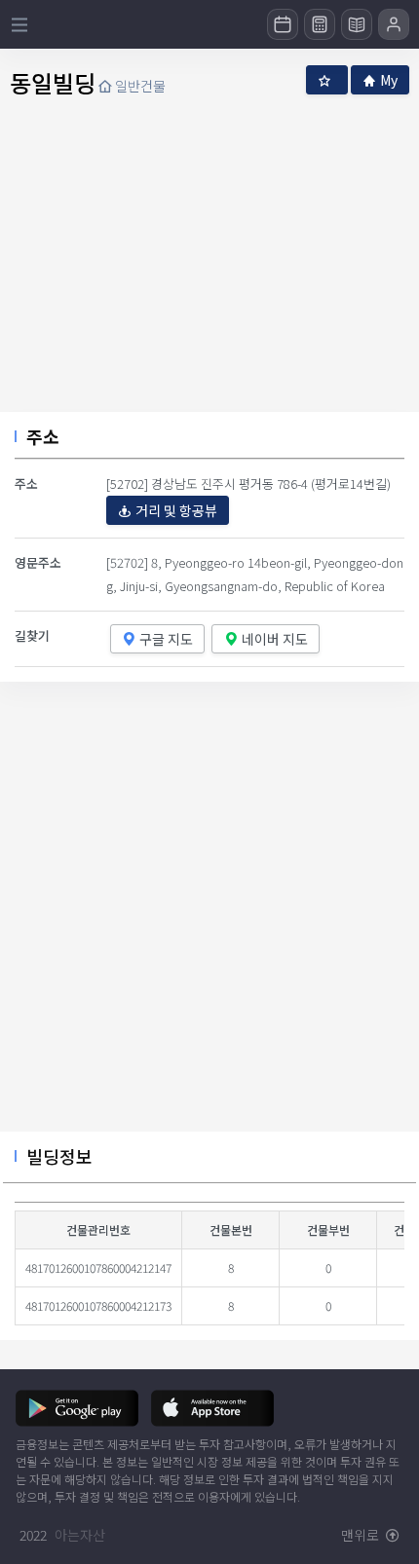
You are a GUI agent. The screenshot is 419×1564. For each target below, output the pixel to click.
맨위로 (361, 1535)
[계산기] (319, 24)
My (389, 80)
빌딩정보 (59, 1156)
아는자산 (80, 1535)
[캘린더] (282, 24)
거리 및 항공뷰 (176, 510)
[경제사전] (356, 24)
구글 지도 (166, 639)
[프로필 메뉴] (393, 24)
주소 (42, 436)
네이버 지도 (275, 639)
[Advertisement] (209, 914)
